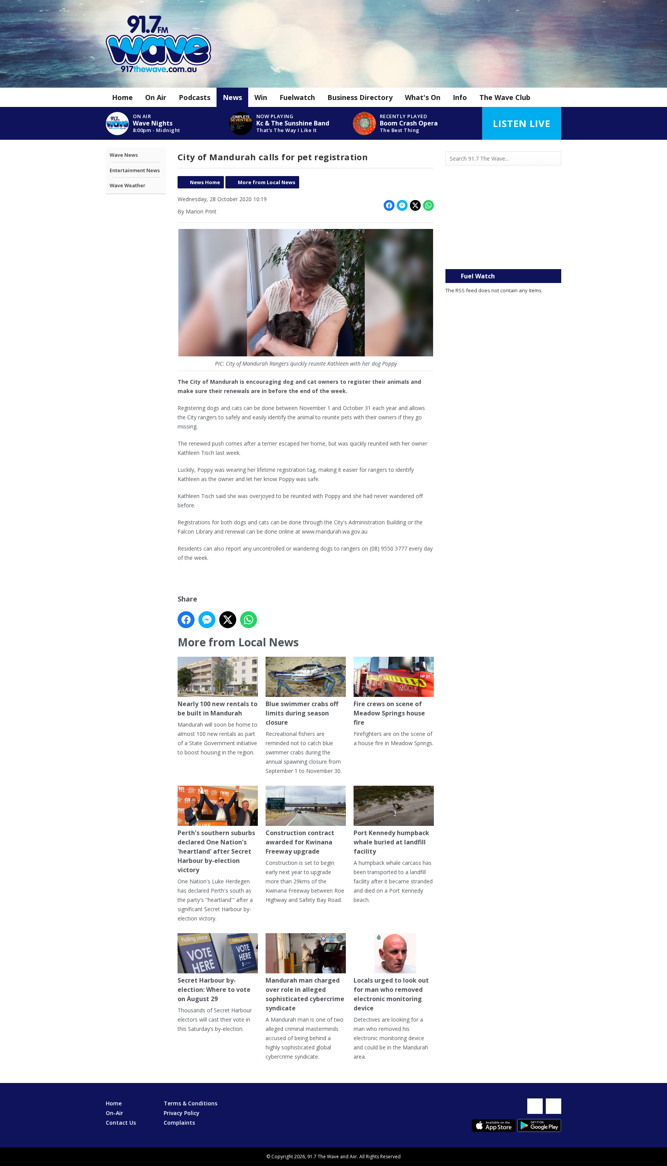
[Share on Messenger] (402, 205)
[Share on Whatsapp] (428, 205)
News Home (205, 182)
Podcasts (194, 97)
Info (460, 97)
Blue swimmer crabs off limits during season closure (302, 713)
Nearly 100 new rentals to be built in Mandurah (217, 708)
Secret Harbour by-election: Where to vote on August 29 (214, 989)
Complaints (179, 1122)
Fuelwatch (297, 97)
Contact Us (121, 1122)
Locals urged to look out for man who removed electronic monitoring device (391, 994)
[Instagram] (553, 1106)
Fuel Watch (478, 276)
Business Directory (360, 97)
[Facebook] (535, 1106)
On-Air (114, 1113)
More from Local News (266, 182)
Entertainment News (135, 170)
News (232, 97)
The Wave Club (504, 97)
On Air (155, 97)
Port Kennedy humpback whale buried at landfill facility (391, 842)
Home (122, 97)
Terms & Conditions (190, 1103)
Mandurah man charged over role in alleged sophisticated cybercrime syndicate (305, 994)
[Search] (554, 158)
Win (260, 97)
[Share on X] (415, 205)
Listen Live (521, 123)
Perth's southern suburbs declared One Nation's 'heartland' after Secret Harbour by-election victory (216, 851)
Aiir (353, 1156)
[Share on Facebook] (389, 205)
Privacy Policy (182, 1113)
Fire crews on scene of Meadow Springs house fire (389, 713)
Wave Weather (128, 185)
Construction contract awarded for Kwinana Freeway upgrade (300, 842)
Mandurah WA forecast (503, 254)
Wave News (124, 154)
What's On (422, 97)
